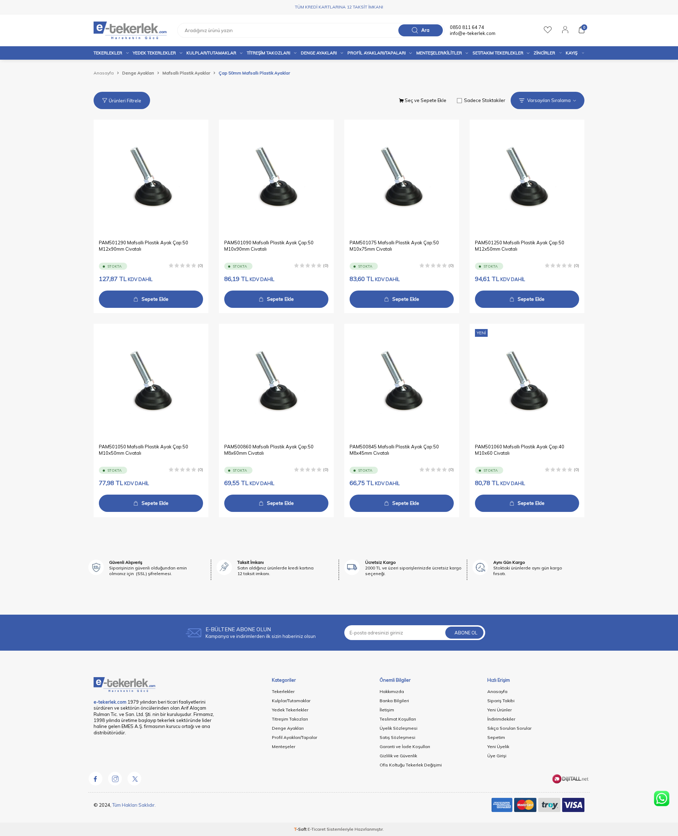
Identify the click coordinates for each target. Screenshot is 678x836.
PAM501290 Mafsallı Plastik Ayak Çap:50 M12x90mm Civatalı (143, 245)
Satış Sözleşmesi (397, 737)
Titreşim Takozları (268, 52)
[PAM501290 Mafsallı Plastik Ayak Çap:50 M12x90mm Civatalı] (151, 177)
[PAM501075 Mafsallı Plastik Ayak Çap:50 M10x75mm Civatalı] (401, 177)
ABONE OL (465, 632)
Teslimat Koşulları (398, 719)
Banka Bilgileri (394, 700)
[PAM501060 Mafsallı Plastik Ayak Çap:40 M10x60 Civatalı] (527, 381)
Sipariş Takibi (501, 700)
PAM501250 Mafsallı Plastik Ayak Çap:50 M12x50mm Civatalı (519, 245)
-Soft (301, 829)
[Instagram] (115, 778)
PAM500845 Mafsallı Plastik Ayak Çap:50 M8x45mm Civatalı (394, 449)
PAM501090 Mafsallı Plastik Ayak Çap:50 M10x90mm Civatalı (269, 245)
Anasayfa (104, 73)
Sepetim (496, 737)
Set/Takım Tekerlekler (497, 52)
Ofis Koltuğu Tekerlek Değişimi (411, 765)
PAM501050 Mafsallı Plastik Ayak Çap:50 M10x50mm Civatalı (143, 449)
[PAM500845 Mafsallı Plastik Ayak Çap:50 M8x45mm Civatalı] (401, 381)
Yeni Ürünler (499, 709)
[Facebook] (95, 778)
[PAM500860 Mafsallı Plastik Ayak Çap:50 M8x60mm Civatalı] (276, 381)
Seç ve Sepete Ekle (425, 100)
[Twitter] (134, 778)
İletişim (387, 709)
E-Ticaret (317, 829)
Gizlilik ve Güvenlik (398, 755)
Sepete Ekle (155, 299)
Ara (425, 30)
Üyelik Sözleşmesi (398, 728)
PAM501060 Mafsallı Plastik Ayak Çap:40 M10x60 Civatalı (519, 449)
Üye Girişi (496, 755)
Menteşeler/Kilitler (439, 52)
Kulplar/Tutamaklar (291, 700)
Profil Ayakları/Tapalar (294, 737)
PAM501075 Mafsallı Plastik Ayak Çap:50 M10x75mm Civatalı (394, 245)
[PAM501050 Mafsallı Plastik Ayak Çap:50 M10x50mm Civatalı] (151, 381)
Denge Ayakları (319, 52)
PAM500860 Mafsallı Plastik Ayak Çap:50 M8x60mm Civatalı (269, 449)
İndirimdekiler (501, 719)
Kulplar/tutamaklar (211, 52)
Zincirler (544, 52)
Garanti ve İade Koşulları (405, 746)
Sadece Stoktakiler (484, 100)
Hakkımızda (392, 691)
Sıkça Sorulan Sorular (509, 728)
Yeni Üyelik (498, 746)
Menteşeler (283, 746)
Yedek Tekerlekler (154, 52)
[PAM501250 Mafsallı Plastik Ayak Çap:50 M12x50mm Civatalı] (527, 177)
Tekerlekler (108, 52)
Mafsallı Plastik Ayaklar (186, 73)
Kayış (571, 52)
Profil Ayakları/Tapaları (376, 52)
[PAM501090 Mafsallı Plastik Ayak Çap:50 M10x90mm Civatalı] (276, 177)
